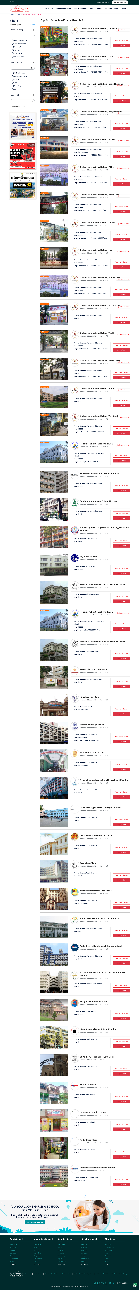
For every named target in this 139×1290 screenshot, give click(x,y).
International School (63, 8)
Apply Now (121, 45)
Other (124, 8)
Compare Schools (111, 8)
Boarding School (80, 8)
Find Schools (14, 2)
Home (12, 14)
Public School (48, 8)
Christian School (96, 8)
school (18, 14)
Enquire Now (121, 490)
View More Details (121, 40)
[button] (22, 30)
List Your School (104, 2)
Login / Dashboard (121, 2)
